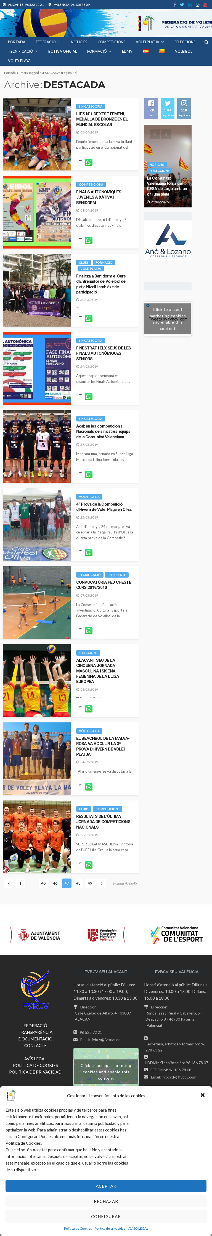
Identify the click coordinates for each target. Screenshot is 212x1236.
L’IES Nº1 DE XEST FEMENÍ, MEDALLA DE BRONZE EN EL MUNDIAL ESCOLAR (102, 119)
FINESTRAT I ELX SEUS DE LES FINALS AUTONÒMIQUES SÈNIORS (103, 353)
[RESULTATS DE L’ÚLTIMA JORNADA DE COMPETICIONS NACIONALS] (37, 836)
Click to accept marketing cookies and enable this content (168, 319)
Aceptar (106, 1186)
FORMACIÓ (97, 51)
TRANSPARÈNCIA (35, 1032)
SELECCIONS (184, 42)
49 (90, 883)
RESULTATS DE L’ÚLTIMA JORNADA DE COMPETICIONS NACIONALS (103, 822)
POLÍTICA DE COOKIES (35, 1065)
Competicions (91, 184)
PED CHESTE (117, 574)
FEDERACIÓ (46, 42)
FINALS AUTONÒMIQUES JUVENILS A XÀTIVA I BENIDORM (98, 197)
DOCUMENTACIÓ (35, 1038)
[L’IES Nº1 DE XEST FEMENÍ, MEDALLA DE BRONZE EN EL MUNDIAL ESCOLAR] (37, 134)
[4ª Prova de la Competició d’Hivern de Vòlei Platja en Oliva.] (37, 524)
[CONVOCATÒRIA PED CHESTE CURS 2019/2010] (37, 602)
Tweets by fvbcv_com (168, 319)
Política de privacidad (110, 1228)
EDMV (127, 51)
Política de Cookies (78, 1228)
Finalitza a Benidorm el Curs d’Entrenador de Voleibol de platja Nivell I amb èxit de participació (101, 284)
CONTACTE (35, 1045)
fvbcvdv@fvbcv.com (179, 1077)
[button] (203, 1095)
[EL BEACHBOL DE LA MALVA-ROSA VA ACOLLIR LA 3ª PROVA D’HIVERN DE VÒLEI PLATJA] (37, 758)
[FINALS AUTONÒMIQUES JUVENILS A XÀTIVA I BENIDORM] (37, 212)
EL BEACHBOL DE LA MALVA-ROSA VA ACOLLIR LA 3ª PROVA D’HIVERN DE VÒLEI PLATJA (102, 746)
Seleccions (88, 653)
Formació (104, 262)
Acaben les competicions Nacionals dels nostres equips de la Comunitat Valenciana (103, 431)
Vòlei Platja (90, 268)
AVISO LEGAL (138, 1228)
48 (78, 883)
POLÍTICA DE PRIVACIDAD (35, 1071)
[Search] (206, 42)
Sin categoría (90, 106)
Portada (16, 42)
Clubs (84, 262)
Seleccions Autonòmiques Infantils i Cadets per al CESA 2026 (168, 186)
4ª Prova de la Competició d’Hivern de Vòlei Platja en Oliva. (104, 507)
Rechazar (106, 1201)
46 (55, 883)
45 (43, 883)
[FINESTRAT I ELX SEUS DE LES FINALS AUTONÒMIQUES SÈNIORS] (37, 368)
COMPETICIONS (111, 42)
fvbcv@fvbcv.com (106, 1039)
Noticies (157, 164)
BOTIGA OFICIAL (62, 51)
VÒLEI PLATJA (147, 42)
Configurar (106, 1216)
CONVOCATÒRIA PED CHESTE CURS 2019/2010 (103, 585)
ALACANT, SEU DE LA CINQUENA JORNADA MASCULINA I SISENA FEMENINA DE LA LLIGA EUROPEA (97, 671)
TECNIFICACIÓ (20, 51)
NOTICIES (79, 42)
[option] (168, 166)
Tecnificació (90, 574)
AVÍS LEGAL (35, 1058)
